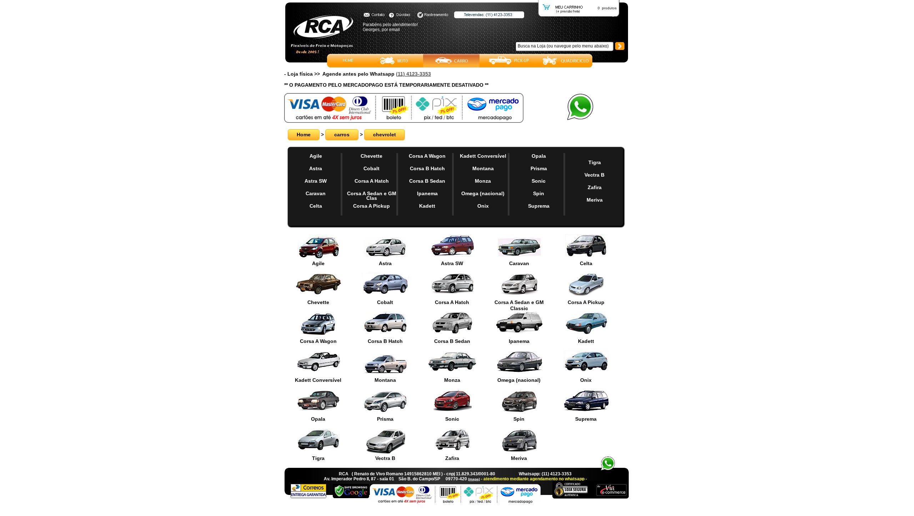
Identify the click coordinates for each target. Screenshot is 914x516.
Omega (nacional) (482, 193)
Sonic (539, 181)
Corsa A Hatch (372, 181)
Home (304, 134)
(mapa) (474, 479)
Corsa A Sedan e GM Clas (371, 196)
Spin (538, 193)
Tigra (594, 162)
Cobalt (371, 168)
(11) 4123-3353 (413, 74)
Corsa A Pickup (371, 206)
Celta (316, 206)
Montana (483, 168)
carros (342, 134)
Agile (316, 156)
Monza (483, 181)
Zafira (595, 187)
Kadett (427, 206)
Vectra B (594, 175)
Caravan (316, 193)
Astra (315, 168)
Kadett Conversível (483, 156)
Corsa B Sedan (427, 181)
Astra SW (316, 181)
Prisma (539, 168)
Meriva (595, 200)
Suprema (538, 206)
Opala (539, 156)
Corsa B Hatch (427, 168)
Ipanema (427, 193)
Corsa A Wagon (427, 156)
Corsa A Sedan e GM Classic (519, 305)
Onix (483, 206)
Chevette (371, 156)
